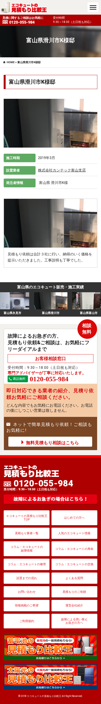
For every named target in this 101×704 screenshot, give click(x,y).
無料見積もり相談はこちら (52, 442)
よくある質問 (74, 578)
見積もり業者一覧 (26, 533)
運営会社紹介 (74, 605)
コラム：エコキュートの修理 (27, 564)
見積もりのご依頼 (74, 591)
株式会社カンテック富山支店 (62, 170)
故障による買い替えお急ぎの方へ (74, 621)
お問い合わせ (27, 591)
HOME (10, 62)
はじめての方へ (74, 517)
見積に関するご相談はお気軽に (23, 20)
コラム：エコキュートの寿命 (74, 549)
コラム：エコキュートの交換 (74, 564)
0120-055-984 (38, 485)
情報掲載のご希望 (26, 605)
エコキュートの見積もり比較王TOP (26, 517)
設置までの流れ (26, 578)
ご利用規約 (26, 621)
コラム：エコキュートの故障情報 (27, 548)
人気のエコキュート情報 (74, 533)
